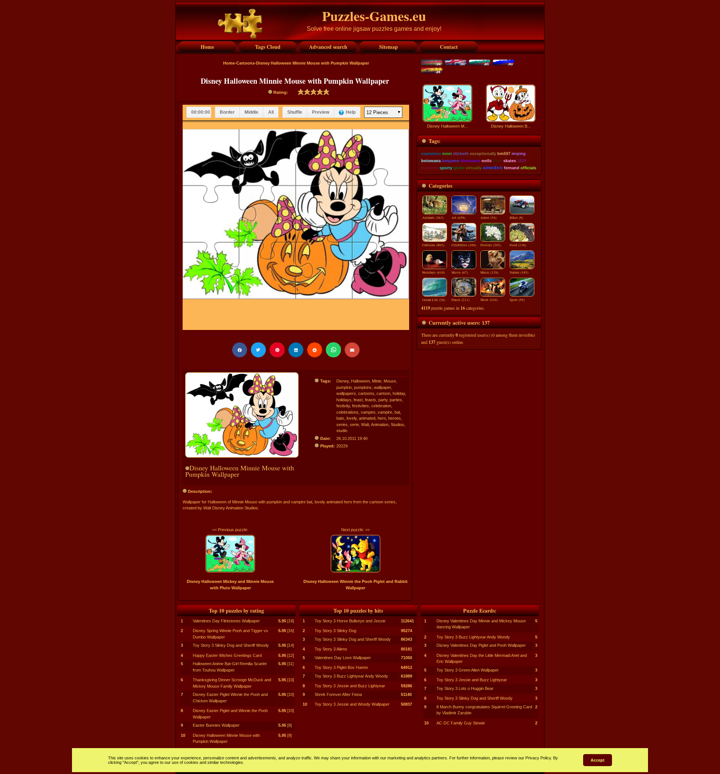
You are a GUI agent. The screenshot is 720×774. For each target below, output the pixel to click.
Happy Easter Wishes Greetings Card (227, 655)
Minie (376, 381)
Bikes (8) (516, 217)
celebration (381, 406)
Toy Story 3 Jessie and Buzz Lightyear (350, 686)
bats (340, 418)
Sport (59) (517, 300)
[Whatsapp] (333, 349)
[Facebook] (239, 349)
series (342, 424)
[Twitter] (258, 349)
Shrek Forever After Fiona (338, 694)
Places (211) (461, 300)
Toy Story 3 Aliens (331, 649)
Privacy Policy (538, 758)
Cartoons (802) (433, 245)
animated (367, 418)
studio (341, 430)
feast (358, 400)
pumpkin (344, 387)
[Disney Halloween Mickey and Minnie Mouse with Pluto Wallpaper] (230, 553)
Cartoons (245, 63)
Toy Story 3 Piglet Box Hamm (341, 667)
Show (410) (489, 300)
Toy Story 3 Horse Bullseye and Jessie (350, 621)
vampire (368, 412)
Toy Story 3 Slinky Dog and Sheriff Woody (231, 645)
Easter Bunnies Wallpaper (216, 725)
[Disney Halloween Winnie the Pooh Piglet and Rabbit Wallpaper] (355, 553)
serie (354, 424)
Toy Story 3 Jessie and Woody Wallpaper (352, 704)
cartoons (366, 393)
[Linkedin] (295, 349)
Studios (397, 424)
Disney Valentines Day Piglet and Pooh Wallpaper (481, 645)
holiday (399, 393)
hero (382, 418)
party (382, 400)
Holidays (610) (433, 272)
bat (397, 412)
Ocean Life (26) (433, 300)
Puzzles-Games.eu (374, 16)
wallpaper (382, 387)
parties (396, 400)
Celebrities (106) (464, 245)
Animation (379, 424)
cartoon (383, 393)
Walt (365, 424)
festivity (343, 406)
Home (229, 63)
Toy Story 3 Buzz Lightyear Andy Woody (351, 676)
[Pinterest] (277, 349)
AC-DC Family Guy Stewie (460, 723)
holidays (343, 400)
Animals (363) (433, 217)
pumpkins (363, 387)
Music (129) (489, 272)
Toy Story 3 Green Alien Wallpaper (467, 670)
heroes (394, 418)
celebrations (347, 412)
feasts (370, 400)
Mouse (390, 381)
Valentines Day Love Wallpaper (343, 657)
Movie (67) (460, 272)
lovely (351, 418)
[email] (352, 349)
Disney (342, 381)
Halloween (360, 381)
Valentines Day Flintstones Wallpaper (226, 621)
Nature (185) (519, 272)
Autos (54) (488, 217)
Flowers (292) (490, 245)
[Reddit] (314, 349)
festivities (360, 406)
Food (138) (518, 245)
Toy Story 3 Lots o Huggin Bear (465, 688)
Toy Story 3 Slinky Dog (335, 630)
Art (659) (458, 217)
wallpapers (346, 393)
